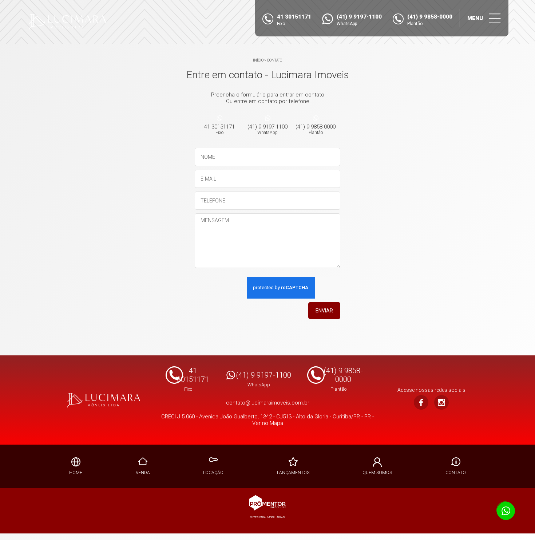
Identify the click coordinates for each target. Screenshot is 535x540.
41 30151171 (219, 129)
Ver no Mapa (267, 423)
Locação (213, 472)
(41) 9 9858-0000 (316, 129)
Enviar (324, 311)
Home (75, 472)
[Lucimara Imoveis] (67, 22)
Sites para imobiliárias (267, 517)
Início (258, 60)
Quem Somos (377, 472)
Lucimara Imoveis (103, 400)
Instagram (441, 402)
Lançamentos (293, 472)
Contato (274, 60)
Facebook (421, 402)
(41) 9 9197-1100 (267, 129)
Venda (143, 472)
